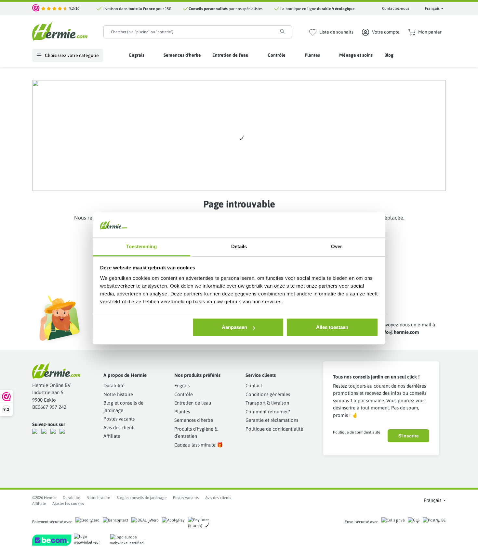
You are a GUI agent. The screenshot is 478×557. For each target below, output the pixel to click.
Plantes (182, 411)
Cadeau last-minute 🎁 (198, 445)
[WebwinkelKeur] (36, 8)
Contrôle (183, 394)
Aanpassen (234, 327)
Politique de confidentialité (274, 429)
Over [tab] (336, 246)
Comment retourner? (268, 411)
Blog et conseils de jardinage (141, 497)
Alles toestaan (332, 327)
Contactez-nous (395, 8)
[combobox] (188, 32)
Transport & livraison (267, 403)
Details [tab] (239, 246)
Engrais (182, 385)
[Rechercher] (282, 31)
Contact (254, 385)
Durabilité (114, 385)
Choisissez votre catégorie (71, 55)
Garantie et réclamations (272, 420)
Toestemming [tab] (141, 246)
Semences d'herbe (193, 420)
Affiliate (111, 436)
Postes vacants (119, 418)
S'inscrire (408, 435)
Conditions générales (268, 394)
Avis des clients (119, 427)
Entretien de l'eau (192, 403)
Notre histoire (118, 394)
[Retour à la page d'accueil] (59, 31)
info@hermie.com (399, 332)
